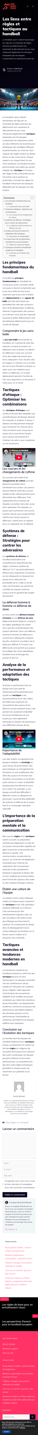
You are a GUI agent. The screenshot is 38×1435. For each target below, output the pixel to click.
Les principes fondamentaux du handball (17, 202)
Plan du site (8, 1353)
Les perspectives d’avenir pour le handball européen (17, 1323)
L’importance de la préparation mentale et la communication (17, 240)
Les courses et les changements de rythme (20, 216)
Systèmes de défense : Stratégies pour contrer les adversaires (18, 221)
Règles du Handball (20, 1122)
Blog (8, 1122)
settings (22, 1428)
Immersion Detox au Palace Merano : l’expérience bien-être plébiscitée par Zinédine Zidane (19, 1399)
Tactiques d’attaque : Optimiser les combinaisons (18, 210)
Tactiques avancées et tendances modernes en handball (18, 248)
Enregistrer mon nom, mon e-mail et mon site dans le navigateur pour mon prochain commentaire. (20, 1184)
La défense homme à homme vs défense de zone (20, 226)
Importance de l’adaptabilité (19, 236)
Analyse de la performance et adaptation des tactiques (17, 232)
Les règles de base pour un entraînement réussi (17, 1306)
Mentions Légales (10, 1348)
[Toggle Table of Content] (31, 197)
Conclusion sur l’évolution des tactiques (19, 254)
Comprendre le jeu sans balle (19, 206)
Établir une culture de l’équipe (19, 245)
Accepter (6, 1431)
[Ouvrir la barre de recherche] (27, 6)
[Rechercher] (32, 1417)
